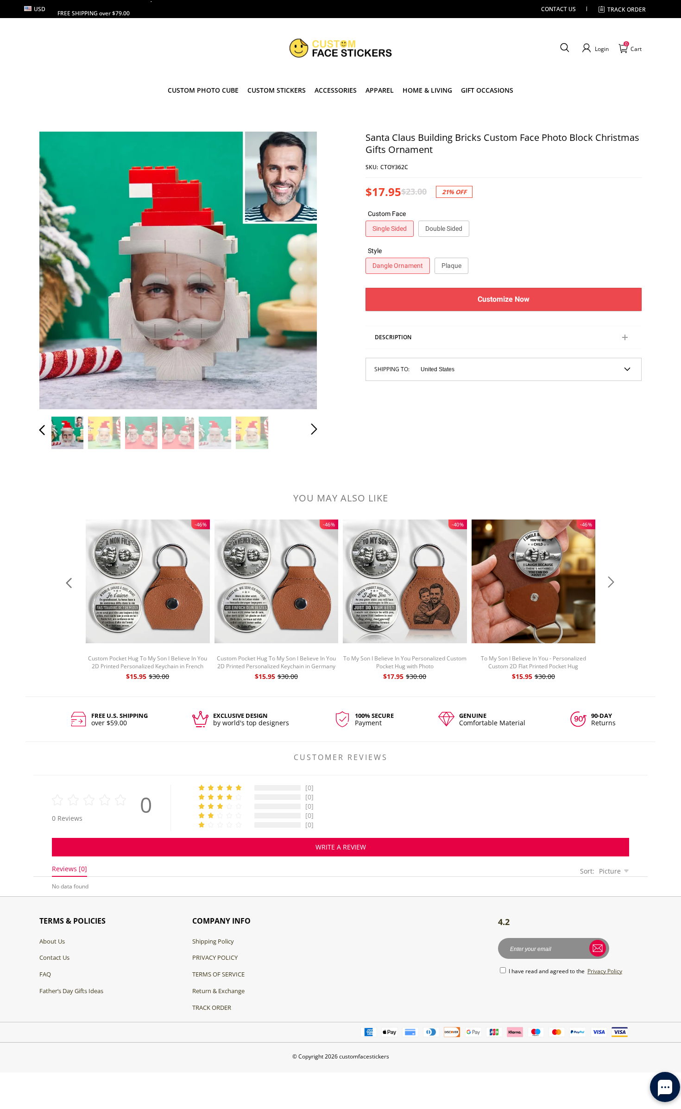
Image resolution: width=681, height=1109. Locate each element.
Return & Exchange (218, 991)
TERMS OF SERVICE (218, 974)
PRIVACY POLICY (215, 957)
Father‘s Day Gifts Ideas (71, 991)
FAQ (45, 974)
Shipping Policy (213, 941)
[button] (564, 48)
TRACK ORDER (211, 1007)
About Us (52, 941)
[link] (276, 90)
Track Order (626, 9)
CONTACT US (558, 9)
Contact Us (54, 957)
